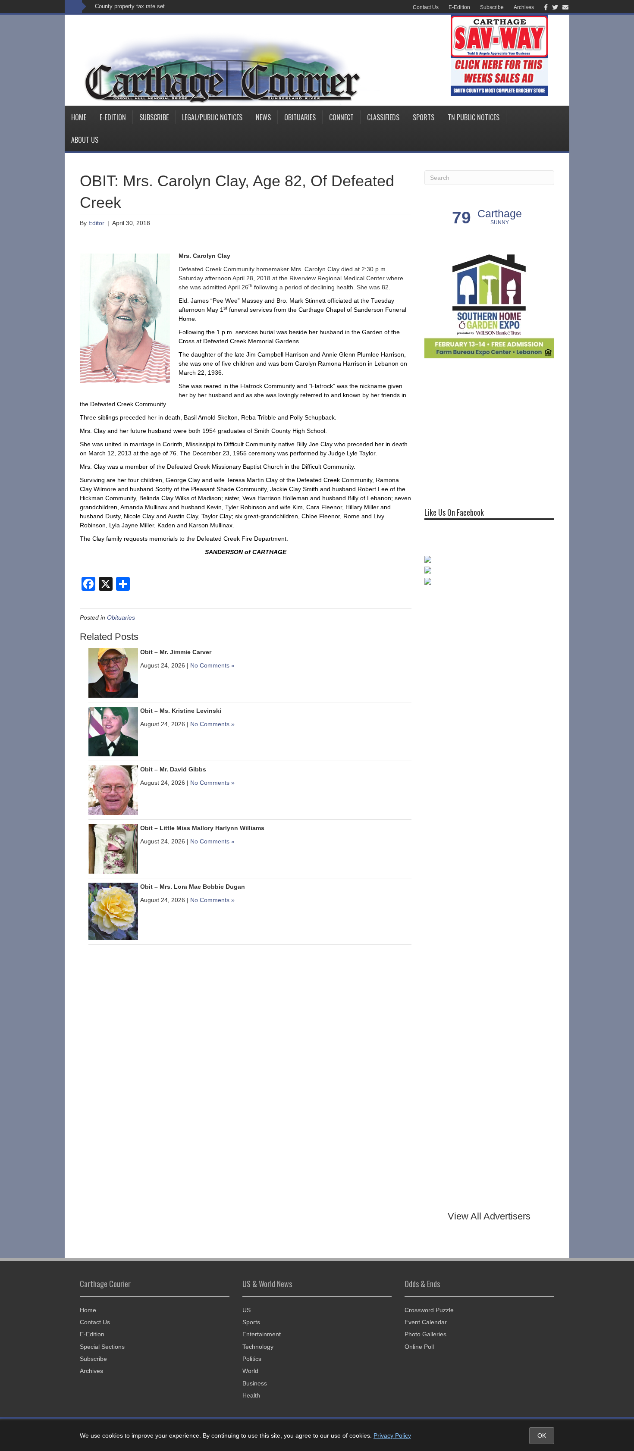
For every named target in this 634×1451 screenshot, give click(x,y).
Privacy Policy (392, 1435)
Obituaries (300, 117)
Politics (251, 1358)
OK (541, 1435)
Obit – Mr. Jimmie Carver (175, 652)
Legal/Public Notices (212, 117)
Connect (341, 117)
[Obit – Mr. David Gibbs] (113, 789)
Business (254, 1383)
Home (78, 117)
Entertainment (261, 1334)
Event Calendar (426, 1322)
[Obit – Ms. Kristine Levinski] (113, 730)
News (263, 117)
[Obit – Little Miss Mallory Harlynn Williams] (113, 848)
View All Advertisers (489, 1216)
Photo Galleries (425, 1334)
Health (251, 1395)
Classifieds (383, 117)
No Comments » (212, 665)
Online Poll (419, 1346)
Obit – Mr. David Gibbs (173, 769)
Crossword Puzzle (429, 1310)
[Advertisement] (489, 429)
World (250, 1370)
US (246, 1310)
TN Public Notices (473, 117)
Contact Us (426, 7)
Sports (423, 117)
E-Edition (459, 7)
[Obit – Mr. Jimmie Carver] (113, 672)
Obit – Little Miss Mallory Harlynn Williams (202, 827)
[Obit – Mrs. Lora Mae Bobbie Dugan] (113, 910)
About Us (84, 140)
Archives (524, 7)
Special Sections (102, 1346)
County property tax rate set (130, 6)
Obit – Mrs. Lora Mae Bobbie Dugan (192, 886)
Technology (257, 1346)
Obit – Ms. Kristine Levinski (180, 710)
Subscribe (492, 7)
